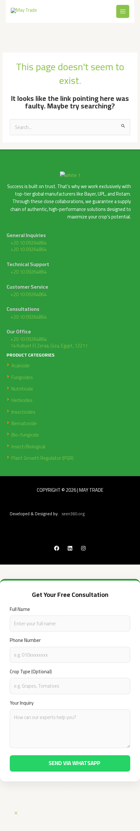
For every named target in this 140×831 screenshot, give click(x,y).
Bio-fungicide (25, 435)
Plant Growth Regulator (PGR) (42, 458)
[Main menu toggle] (122, 11)
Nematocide (24, 423)
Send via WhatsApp (74, 763)
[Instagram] (83, 548)
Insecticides (23, 412)
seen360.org (73, 514)
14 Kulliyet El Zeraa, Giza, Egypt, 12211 (49, 346)
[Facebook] (56, 548)
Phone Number (25, 640)
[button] (16, 813)
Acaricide (20, 365)
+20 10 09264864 (28, 243)
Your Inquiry (22, 703)
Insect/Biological (28, 446)
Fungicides (22, 377)
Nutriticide (22, 388)
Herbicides (22, 400)
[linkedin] (70, 548)
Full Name (20, 609)
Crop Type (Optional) (31, 671)
